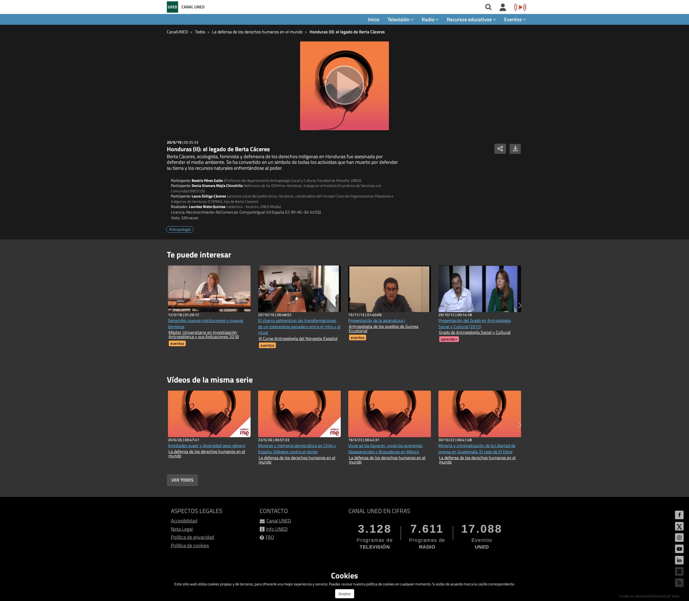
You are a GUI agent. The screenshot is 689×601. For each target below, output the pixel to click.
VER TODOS (182, 480)
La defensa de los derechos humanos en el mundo (257, 32)
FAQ (270, 537)
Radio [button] (428, 19)
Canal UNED (278, 520)
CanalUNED (177, 32)
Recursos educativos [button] (470, 19)
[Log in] (502, 7)
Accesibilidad (184, 520)
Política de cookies (190, 545)
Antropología (180, 229)
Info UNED (277, 529)
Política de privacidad (192, 537)
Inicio (373, 19)
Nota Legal (182, 529)
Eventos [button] (513, 19)
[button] (519, 306)
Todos (200, 32)
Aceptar (345, 593)
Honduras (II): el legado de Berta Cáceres (347, 32)
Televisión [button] (399, 19)
